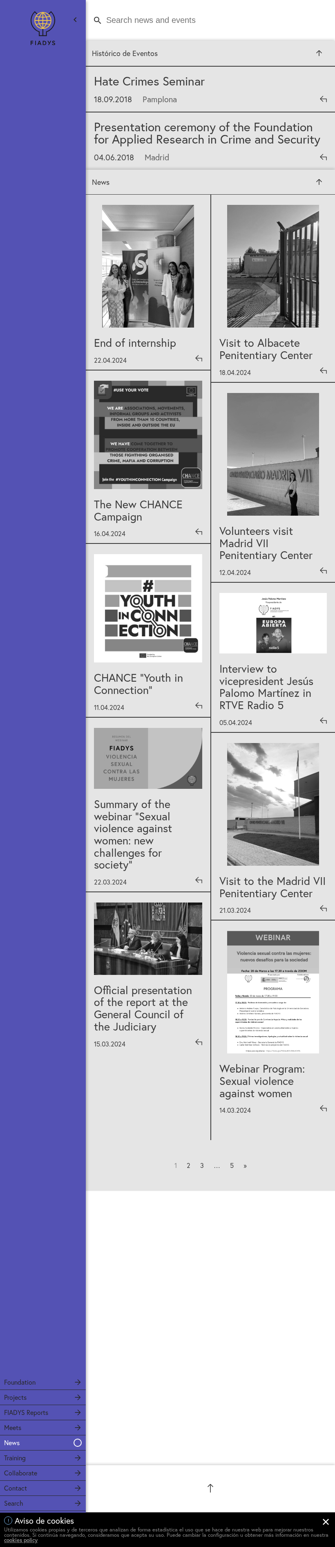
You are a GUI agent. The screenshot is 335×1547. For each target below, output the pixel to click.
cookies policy (21, 1540)
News (12, 1442)
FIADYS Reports (26, 1412)
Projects (15, 1397)
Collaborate (20, 1472)
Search (13, 1503)
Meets (12, 1427)
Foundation (20, 1382)
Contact (15, 1488)
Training (15, 1457)
